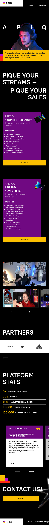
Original (11, 463)
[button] (27, 312)
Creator (30, 6)
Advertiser (42, 6)
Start (20, 499)
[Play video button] (21, 298)
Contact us (24, 163)
